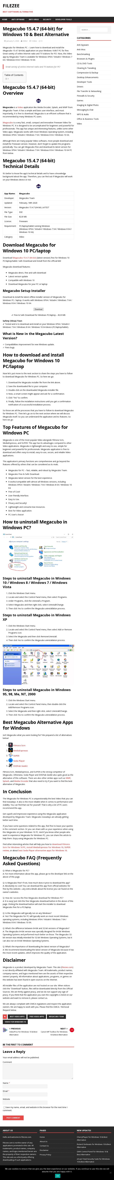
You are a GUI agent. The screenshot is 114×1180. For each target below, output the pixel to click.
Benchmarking (83, 54)
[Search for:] (94, 29)
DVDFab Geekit (20, 766)
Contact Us (44, 1145)
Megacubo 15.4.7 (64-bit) (25, 257)
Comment (7, 1062)
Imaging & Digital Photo (88, 105)
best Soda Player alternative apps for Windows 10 (42, 850)
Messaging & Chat (85, 109)
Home (4, 19)
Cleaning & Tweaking (86, 68)
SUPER (16, 755)
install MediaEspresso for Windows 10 (45, 847)
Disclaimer (44, 1150)
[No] (110, 1172)
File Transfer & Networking (89, 91)
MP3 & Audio (83, 114)
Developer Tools (63, 19)
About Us (43, 1141)
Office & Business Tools (88, 119)
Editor (25, 41)
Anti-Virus (34, 19)
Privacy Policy (45, 1154)
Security (47, 19)
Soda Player (19, 760)
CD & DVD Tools (84, 63)
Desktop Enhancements (87, 77)
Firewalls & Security (85, 95)
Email (5, 1091)
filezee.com (67, 967)
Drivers (80, 86)
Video (34, 41)
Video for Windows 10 (15, 1022)
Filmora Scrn (19, 745)
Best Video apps (17, 1016)
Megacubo (8, 122)
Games (80, 100)
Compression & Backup (87, 72)
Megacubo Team (56, 1016)
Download (38, 309)
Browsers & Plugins (86, 58)
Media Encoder (21, 781)
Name (6, 1083)
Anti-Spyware (18, 19)
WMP (68, 778)
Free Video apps (36, 1016)
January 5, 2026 (12, 41)
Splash (6, 781)
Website (6, 1099)
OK (57, 1176)
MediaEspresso (20, 750)
